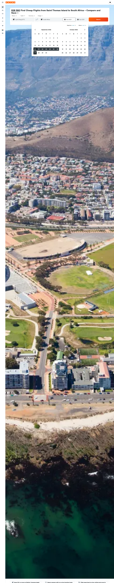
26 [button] (57, 49)
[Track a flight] (3, 21)
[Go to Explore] (3, 18)
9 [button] (46, 41)
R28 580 (15, 10)
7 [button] (38, 41)
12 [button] (57, 41)
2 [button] (46, 38)
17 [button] (49, 45)
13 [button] (35, 45)
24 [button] (50, 49)
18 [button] (53, 45)
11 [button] (53, 41)
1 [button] (42, 38)
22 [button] (42, 49)
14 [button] (38, 45)
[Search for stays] (3, 10)
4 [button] (53, 38)
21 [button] (38, 49)
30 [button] (46, 53)
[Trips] (3, 25)
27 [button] (35, 53)
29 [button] (42, 53)
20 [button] (35, 49)
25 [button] (53, 49)
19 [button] (57, 45)
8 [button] (42, 41)
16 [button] (46, 45)
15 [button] (42, 45)
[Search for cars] (3, 13)
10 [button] (50, 41)
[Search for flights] (3, 7)
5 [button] (57, 38)
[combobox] (14, 16)
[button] (2, 2)
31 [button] (84, 53)
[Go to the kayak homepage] (10, 2)
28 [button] (38, 53)
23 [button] (46, 49)
